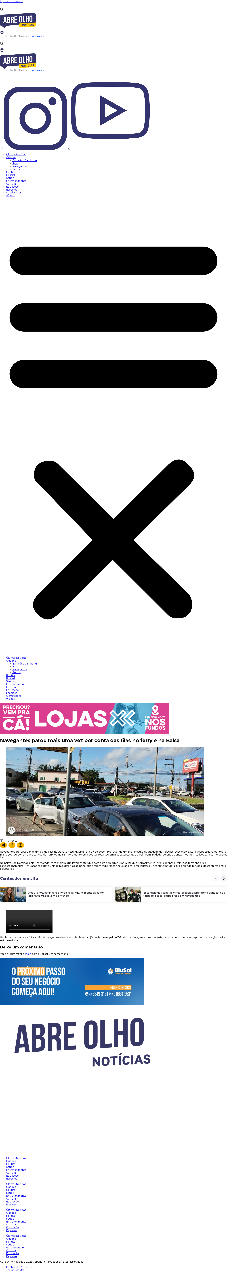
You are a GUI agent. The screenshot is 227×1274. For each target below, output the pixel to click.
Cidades (11, 157)
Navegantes (19, 166)
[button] (113, 426)
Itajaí (15, 163)
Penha (16, 169)
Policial (10, 175)
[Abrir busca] (1, 9)
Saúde (10, 177)
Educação (12, 186)
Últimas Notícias (16, 154)
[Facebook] (11, 845)
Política (10, 172)
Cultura (11, 183)
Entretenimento (16, 180)
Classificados (13, 192)
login (28, 953)
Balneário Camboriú (24, 160)
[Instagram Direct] (20, 845)
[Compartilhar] (3, 845)
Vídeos (10, 195)
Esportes (11, 189)
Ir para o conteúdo (11, 1)
